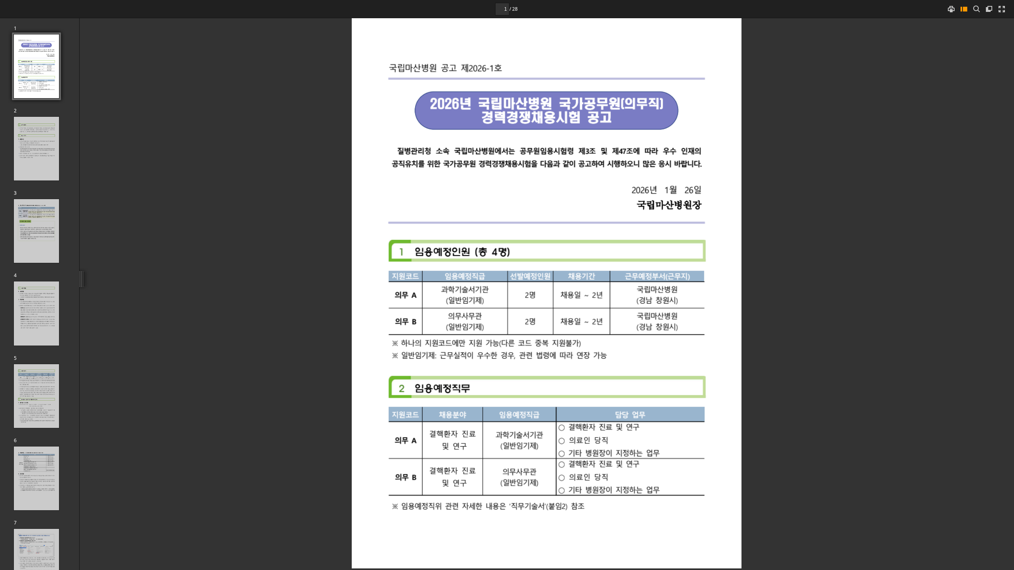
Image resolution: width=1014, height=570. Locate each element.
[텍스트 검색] (976, 9)
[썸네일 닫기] (963, 9)
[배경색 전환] (989, 9)
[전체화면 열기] (1001, 9)
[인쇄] (951, 9)
